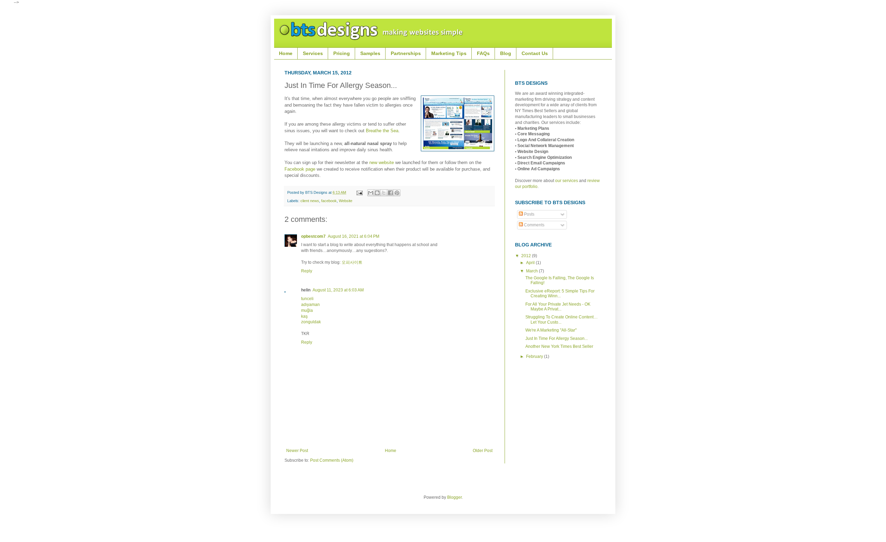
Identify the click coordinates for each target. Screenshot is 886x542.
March (532, 271)
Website (345, 201)
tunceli (307, 298)
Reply (306, 271)
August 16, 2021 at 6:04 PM (353, 236)
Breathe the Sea (382, 130)
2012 (526, 255)
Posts (528, 214)
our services (566, 180)
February (535, 356)
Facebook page (299, 169)
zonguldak (311, 321)
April (531, 262)
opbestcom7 (313, 236)
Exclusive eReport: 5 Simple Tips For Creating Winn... (560, 293)
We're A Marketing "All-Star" (551, 330)
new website (381, 162)
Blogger (454, 497)
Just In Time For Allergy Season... (556, 338)
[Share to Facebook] (390, 192)
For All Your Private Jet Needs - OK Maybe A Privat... (557, 306)
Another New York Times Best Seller (559, 346)
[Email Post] (359, 192)
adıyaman (310, 304)
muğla (307, 310)
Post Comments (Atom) (331, 460)
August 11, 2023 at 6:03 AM (338, 290)
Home (390, 450)
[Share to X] (383, 192)
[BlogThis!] (377, 192)
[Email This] (370, 192)
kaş (304, 316)
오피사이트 (352, 262)
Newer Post (297, 450)
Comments (533, 225)
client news (309, 201)
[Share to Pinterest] (397, 192)
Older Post (482, 450)
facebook (329, 201)
